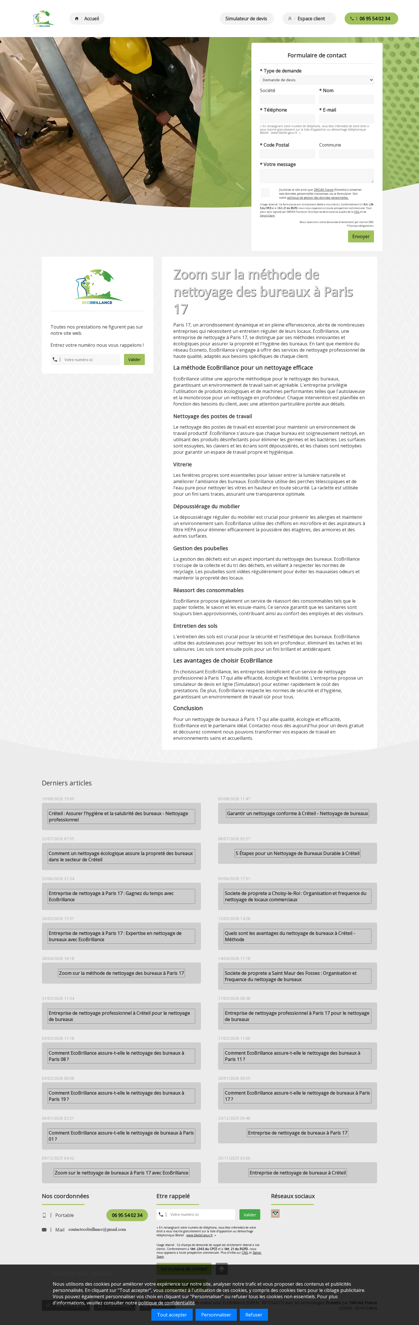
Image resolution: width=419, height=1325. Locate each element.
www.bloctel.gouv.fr (199, 1235)
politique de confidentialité (166, 1303)
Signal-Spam (267, 215)
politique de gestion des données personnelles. (318, 198)
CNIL (357, 212)
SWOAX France (323, 190)
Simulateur (247, 684)
